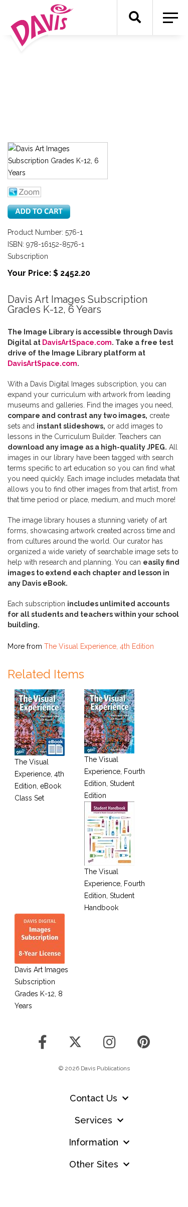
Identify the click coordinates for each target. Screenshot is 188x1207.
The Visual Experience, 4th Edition (99, 646)
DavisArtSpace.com (77, 342)
